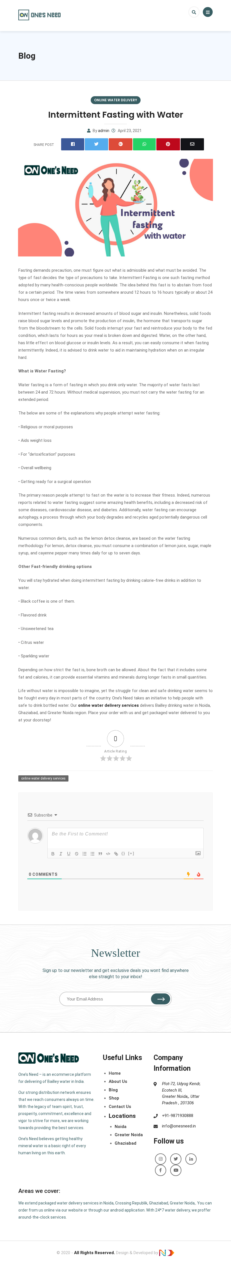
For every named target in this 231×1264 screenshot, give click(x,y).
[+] (131, 853)
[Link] (116, 853)
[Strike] (77, 853)
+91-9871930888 (177, 1115)
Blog (26, 56)
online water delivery (115, 100)
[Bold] (53, 853)
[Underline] (69, 853)
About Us (118, 1081)
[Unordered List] (92, 853)
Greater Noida (129, 1134)
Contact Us (120, 1106)
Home (115, 1073)
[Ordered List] (84, 853)
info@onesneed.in (179, 1126)
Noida (120, 1126)
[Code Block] (108, 853)
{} (123, 853)
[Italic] (61, 853)
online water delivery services (108, 705)
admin (103, 130)
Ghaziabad (125, 1143)
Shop (114, 1098)
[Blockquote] (100, 853)
